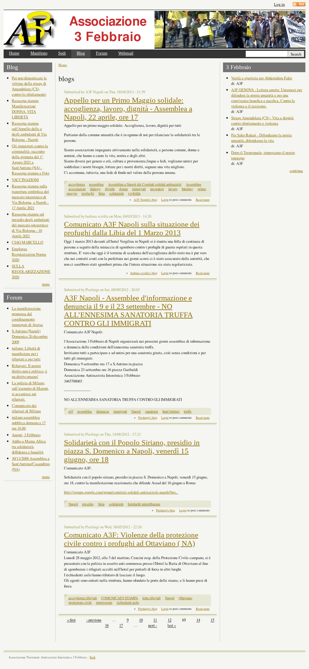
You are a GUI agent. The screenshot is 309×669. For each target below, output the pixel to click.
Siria (101, 193)
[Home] (79, 30)
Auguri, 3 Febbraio (26, 434)
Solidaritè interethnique (144, 504)
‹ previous (93, 620)
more (46, 284)
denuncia (102, 411)
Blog (81, 53)
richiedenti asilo (128, 602)
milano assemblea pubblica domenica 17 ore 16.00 (29, 423)
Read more (203, 199)
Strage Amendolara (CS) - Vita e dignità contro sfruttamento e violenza (262, 120)
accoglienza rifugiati (82, 598)
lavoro (172, 189)
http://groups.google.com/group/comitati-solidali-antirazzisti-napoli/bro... (121, 492)
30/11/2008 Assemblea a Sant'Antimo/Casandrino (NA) (31, 464)
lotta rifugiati (151, 598)
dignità (110, 189)
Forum (101, 53)
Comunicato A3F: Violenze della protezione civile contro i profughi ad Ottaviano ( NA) (131, 539)
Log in (279, 4)
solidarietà (116, 193)
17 (121, 625)
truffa (187, 411)
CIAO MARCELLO (27, 242)
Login (164, 199)
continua (296, 170)
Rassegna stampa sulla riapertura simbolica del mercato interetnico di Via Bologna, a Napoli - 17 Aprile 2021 (30, 196)
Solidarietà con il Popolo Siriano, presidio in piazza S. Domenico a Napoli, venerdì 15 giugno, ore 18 (132, 450)
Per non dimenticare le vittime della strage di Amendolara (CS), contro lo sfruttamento (29, 86)
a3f (70, 411)
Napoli (136, 411)
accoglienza (76, 184)
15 (212, 620)
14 (198, 620)
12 (169, 620)
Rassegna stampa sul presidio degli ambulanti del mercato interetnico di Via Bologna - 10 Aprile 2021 (30, 224)
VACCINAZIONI (25, 179)
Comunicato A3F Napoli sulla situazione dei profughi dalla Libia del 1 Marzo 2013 (131, 228)
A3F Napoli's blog (145, 199)
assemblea (96, 184)
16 (107, 625)
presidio (88, 504)
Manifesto (38, 53)
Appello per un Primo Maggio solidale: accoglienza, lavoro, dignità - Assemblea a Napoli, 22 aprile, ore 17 (128, 108)
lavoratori (157, 189)
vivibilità (134, 193)
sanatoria (151, 411)
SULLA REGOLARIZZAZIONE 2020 (31, 271)
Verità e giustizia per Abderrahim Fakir (261, 78)
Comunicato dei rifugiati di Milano (26, 408)
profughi (87, 193)
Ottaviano (185, 598)
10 (141, 620)
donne (123, 189)
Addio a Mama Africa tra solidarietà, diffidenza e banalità (29, 446)
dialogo (95, 189)
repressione (104, 602)
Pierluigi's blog (147, 417)
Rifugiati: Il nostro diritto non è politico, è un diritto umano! (29, 371)
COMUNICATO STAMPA (119, 598)
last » (171, 625)
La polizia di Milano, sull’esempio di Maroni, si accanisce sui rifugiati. (30, 391)
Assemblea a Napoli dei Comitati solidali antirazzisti (144, 184)
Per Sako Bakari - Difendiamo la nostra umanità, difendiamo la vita (261, 137)
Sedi (62, 53)
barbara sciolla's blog (143, 273)
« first (71, 620)
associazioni (77, 189)
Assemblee (193, 184)
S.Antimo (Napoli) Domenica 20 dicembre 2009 (30, 336)
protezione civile (80, 602)
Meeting (187, 189)
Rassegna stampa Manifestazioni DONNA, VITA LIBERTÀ (25, 109)
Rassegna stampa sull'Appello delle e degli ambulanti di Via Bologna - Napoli (29, 131)
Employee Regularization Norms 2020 (29, 254)
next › (152, 625)
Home (14, 53)
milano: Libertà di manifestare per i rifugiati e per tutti (26, 353)
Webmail (125, 53)
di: (233, 83)
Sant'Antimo (171, 411)
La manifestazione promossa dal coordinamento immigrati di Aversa (27, 316)
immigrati (139, 189)
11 (155, 620)
